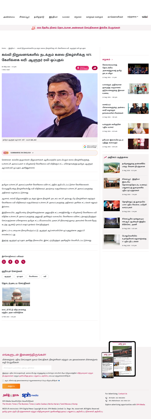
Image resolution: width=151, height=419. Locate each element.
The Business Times (26, 404)
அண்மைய (9, 17)
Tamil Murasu (65, 404)
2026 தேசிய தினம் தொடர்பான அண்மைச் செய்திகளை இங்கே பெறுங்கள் (78, 28)
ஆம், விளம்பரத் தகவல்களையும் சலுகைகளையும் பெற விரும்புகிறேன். (32, 380)
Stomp (75, 404)
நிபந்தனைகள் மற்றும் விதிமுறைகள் (33, 411)
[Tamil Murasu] (10, 395)
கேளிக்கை (33, 276)
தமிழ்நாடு (39, 17)
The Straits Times (9, 404)
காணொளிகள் (115, 17)
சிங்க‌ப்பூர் (24, 17)
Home (4, 48)
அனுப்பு (11, 386)
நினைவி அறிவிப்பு (94, 411)
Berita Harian (53, 404)
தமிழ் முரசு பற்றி (9, 411)
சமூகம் (78, 17)
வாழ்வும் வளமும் (94, 17)
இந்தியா (53, 17)
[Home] (30, 395)
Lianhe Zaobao (41, 404)
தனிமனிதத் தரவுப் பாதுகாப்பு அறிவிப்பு (34, 376)
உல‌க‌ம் (66, 17)
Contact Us (122, 393)
